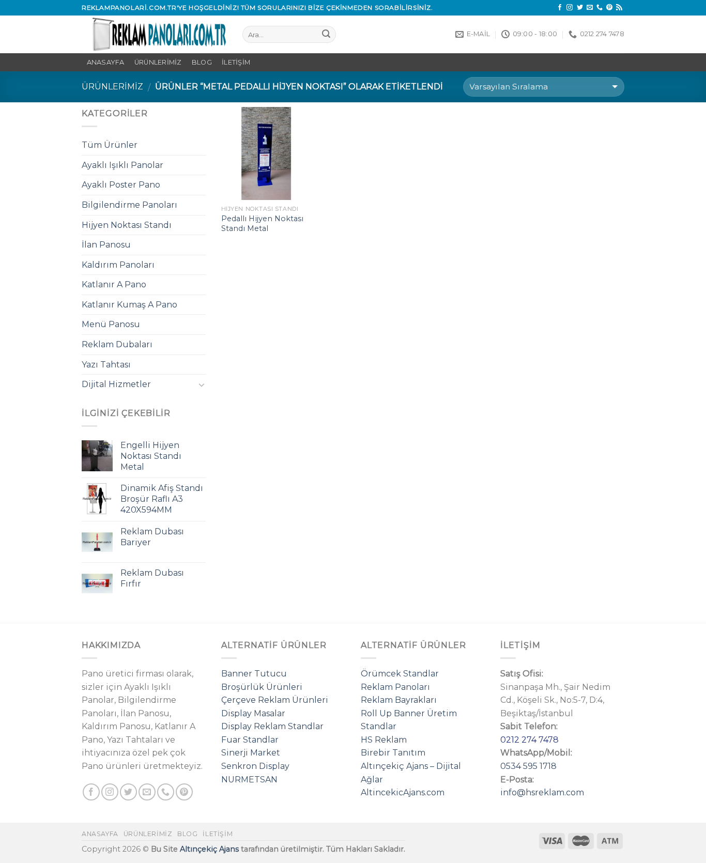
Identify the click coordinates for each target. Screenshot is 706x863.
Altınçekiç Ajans (209, 849)
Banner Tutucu (254, 674)
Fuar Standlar (250, 740)
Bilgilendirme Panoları (129, 205)
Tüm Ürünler (109, 145)
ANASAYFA (106, 62)
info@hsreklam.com (542, 792)
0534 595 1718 (528, 766)
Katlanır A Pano (114, 284)
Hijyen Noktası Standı (127, 225)
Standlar (378, 726)
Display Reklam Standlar (272, 726)
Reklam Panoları (395, 687)
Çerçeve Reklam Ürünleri (274, 700)
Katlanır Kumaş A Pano (129, 305)
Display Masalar (253, 713)
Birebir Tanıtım (393, 753)
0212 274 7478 (529, 740)
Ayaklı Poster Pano (121, 185)
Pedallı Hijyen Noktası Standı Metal (262, 223)
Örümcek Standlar (400, 674)
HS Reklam (384, 740)
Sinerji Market (250, 753)
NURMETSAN (249, 779)
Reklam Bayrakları (399, 700)
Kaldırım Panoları (118, 265)
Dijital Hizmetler (116, 384)
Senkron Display (255, 766)
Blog (202, 62)
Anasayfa (100, 834)
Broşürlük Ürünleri (261, 687)
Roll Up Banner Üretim (409, 713)
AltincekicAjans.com (402, 792)
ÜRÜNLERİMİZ (158, 62)
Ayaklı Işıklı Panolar (122, 165)
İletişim (236, 62)
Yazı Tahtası (106, 364)
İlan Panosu (106, 245)
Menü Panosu (111, 324)
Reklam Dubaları (117, 344)
